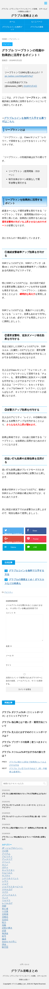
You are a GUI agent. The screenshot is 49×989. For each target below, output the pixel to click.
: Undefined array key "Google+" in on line (13, 541)
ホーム (12, 22)
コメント (11, 613)
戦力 (4, 922)
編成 (4, 939)
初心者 (5, 909)
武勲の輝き (7, 928)
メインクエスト (9, 895)
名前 (9, 646)
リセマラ (6, 900)
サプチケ (6, 876)
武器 (4, 931)
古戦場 (5, 914)
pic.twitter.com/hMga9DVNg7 (19, 76)
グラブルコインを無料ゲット (12, 28)
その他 (5, 851)
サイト (8, 665)
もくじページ (36, 22)
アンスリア (7, 859)
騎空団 (5, 947)
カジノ (5, 865)
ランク (5, 898)
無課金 (5, 933)
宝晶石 (5, 920)
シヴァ (5, 881)
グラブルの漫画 (36, 27)
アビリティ (8, 592)
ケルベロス (7, 873)
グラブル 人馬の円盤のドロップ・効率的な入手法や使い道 (24, 828)
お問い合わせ (24, 964)
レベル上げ (7, 903)
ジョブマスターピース (12, 887)
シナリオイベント (10, 878)
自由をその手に (9, 942)
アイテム (6, 854)
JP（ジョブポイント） (12, 848)
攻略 (4, 925)
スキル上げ (7, 889)
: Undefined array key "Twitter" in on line (13, 533)
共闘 (4, 906)
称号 (4, 936)
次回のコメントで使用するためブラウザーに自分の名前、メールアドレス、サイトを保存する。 (24, 681)
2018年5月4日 (30, 86)
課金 (5, 944)
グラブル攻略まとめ (24, 15)
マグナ (5, 892)
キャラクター (8, 870)
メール (10, 656)
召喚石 (5, 917)
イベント (6, 862)
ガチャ (5, 867)
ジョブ (5, 884)
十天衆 (5, 911)
